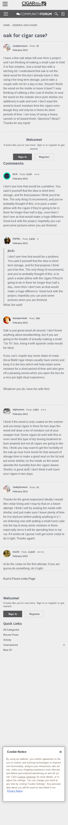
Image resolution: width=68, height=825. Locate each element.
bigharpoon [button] (18, 409)
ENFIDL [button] (16, 239)
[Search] (56, 14)
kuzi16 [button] (16, 552)
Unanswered (34, 644)
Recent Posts (10, 634)
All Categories (11, 629)
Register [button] (44, 156)
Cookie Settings (26, 777)
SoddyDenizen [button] (20, 46)
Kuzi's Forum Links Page (19, 578)
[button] (7, 47)
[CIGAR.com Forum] (34, 14)
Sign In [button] (22, 156)
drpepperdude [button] (20, 318)
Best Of (7, 649)
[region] (34, 774)
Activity (7, 639)
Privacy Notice (14, 791)
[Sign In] (62, 14)
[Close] (61, 752)
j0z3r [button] (15, 174)
